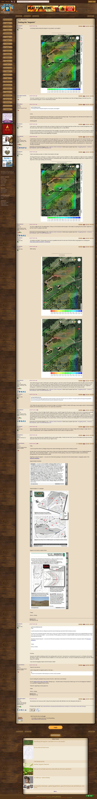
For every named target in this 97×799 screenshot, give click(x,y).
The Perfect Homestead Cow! (45, 147)
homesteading (8, 33)
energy (7, 37)
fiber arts (8, 61)
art (7, 64)
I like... (18, 146)
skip (7, 78)
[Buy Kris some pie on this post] (84, 26)
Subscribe (7, 1)
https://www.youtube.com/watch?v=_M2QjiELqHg (40, 241)
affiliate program (37, 797)
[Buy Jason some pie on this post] (84, 96)
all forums (7, 109)
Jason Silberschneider (21, 95)
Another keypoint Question (41, 764)
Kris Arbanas (19, 25)
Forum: (19, 19)
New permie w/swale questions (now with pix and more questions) (52, 769)
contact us (27, 797)
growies (7, 23)
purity (7, 47)
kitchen (7, 43)
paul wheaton (64, 797)
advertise (31, 797)
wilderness (7, 57)
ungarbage (7, 50)
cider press (7, 88)
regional (7, 71)
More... (55, 791)
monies (7, 40)
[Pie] (12, 2)
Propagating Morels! (82, 146)
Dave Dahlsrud (20, 136)
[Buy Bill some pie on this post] (84, 104)
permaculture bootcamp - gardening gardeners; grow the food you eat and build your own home (59, 786)
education (7, 74)
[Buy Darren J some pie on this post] (84, 443)
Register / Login (92, 1)
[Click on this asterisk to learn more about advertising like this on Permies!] (76, 11)
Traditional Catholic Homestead (55, 146)
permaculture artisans (7, 68)
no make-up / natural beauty (42, 777)
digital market (8, 95)
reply (55, 727)
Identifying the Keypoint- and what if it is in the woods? (49, 741)
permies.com (7, 99)
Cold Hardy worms (39, 761)
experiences (7, 81)
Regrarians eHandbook (34, 458)
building (7, 30)
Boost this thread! (55, 735)
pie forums (7, 102)
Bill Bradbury (19, 104)
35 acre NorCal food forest (41, 747)
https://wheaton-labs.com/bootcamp (39, 719)
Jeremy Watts (20, 434)
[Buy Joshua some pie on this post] (84, 699)
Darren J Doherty (20, 443)
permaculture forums (7, 19)
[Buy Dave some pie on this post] (84, 136)
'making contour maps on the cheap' (41, 681)
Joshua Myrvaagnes (21, 698)
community (7, 54)
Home (3, 1)
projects (7, 92)
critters (7, 26)
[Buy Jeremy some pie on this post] (84, 435)
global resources (7, 85)
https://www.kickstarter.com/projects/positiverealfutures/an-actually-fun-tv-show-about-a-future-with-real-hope (63, 706)
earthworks (24, 19)
